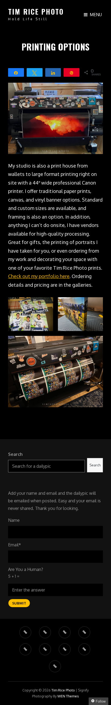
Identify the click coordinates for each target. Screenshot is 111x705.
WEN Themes (68, 696)
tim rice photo (36, 11)
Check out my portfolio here (39, 276)
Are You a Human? (25, 573)
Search (15, 454)
